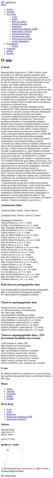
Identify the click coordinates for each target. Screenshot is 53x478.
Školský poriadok (19, 24)
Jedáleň (10, 51)
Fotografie (11, 48)
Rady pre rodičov (19, 21)
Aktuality (11, 12)
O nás (14, 17)
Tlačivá (15, 46)
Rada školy (17, 26)
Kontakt (10, 53)
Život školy (11, 14)
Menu (3, 5)
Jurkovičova (8, 2)
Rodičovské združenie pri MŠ (25, 29)
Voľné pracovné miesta (22, 39)
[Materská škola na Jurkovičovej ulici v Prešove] (15, 464)
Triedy (15, 19)
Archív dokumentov (20, 41)
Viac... (8, 378)
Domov (10, 9)
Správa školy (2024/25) (22, 31)
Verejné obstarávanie (21, 34)
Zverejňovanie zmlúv (21, 36)
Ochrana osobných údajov (12, 471)
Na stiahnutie (12, 44)
